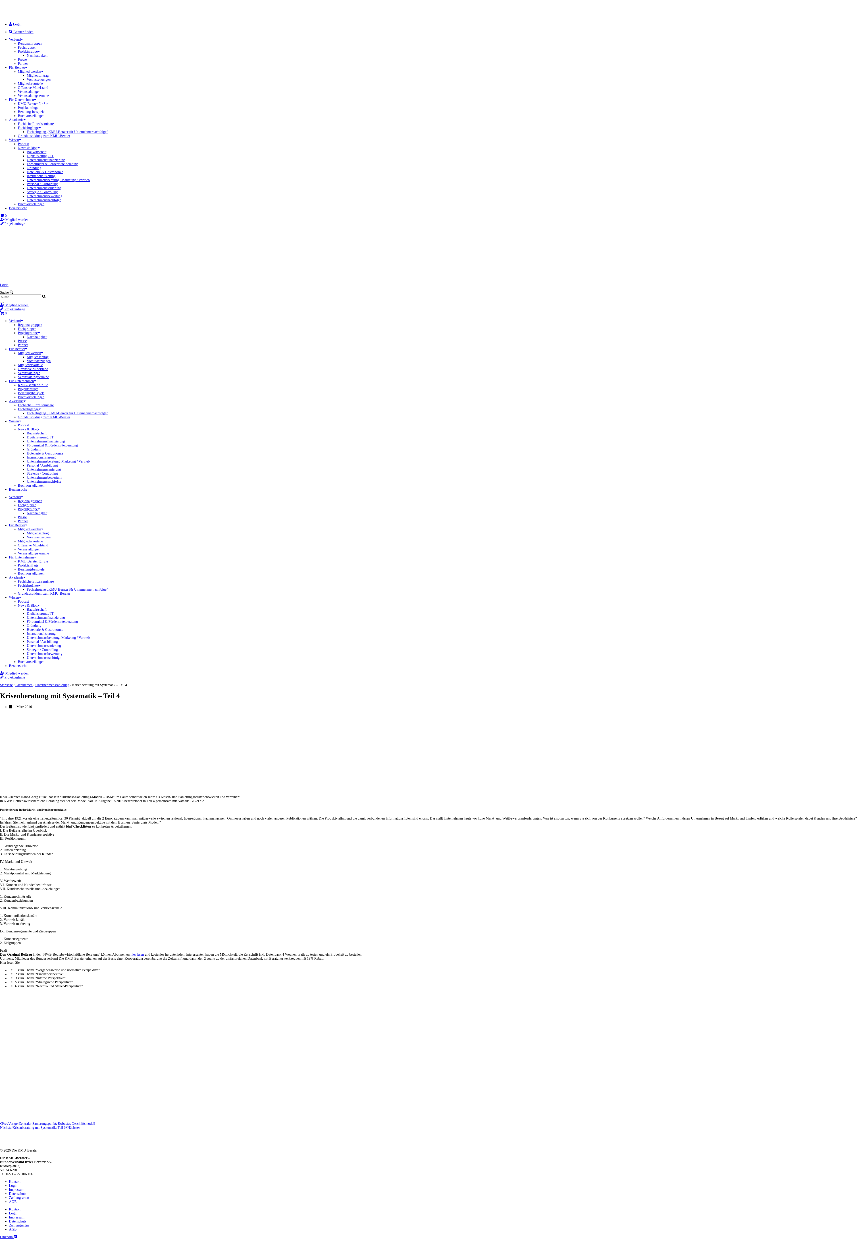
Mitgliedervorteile (30, 83)
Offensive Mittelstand (33, 87)
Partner (23, 63)
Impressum (16, 1189)
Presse (22, 59)
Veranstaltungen (29, 91)
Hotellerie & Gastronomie (45, 172)
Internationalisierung (41, 176)
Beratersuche (18, 208)
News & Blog (27, 148)
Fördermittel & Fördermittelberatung (52, 164)
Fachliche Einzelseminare (36, 124)
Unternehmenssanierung (44, 188)
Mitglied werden (29, 71)
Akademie (16, 120)
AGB (13, 1202)
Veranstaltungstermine (33, 96)
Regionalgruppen (30, 43)
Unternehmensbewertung (44, 196)
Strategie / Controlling (42, 192)
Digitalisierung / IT (40, 156)
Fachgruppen (27, 47)
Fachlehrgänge (28, 128)
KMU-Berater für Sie (33, 104)
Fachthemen (24, 685)
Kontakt (14, 1181)
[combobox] (20, 297)
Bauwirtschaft (36, 152)
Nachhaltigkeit (37, 55)
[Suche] (2, 302)
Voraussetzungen (39, 79)
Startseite (6, 685)
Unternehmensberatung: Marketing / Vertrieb (58, 180)
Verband (15, 39)
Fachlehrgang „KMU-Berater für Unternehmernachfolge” (67, 132)
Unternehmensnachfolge (44, 200)
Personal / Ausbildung (42, 184)
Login (4, 285)
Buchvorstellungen (31, 116)
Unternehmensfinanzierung (46, 160)
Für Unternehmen (21, 100)
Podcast (23, 144)
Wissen (14, 140)
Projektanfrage (28, 108)
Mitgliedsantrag (38, 75)
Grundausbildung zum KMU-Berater (44, 136)
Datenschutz (17, 1193)
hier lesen (138, 954)
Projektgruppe (28, 51)
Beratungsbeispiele (31, 112)
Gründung (34, 168)
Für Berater (17, 67)
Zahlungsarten (19, 1198)
